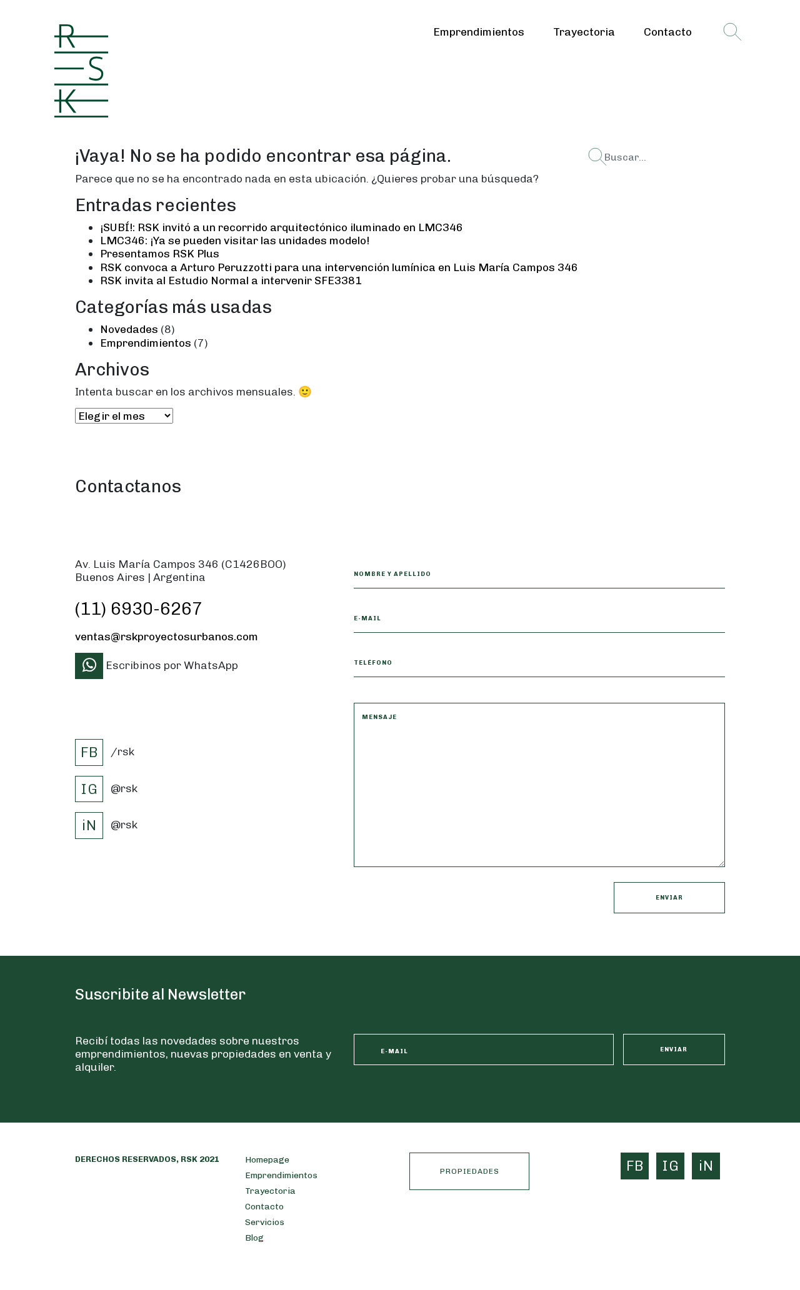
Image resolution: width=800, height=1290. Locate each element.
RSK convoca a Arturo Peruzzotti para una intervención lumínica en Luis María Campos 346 (339, 267)
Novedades (129, 328)
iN (89, 825)
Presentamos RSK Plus (159, 253)
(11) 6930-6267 (138, 608)
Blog (254, 1238)
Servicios (264, 1222)
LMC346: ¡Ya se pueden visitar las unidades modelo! (234, 240)
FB (89, 752)
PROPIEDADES (469, 1171)
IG (89, 789)
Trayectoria (584, 31)
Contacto (668, 31)
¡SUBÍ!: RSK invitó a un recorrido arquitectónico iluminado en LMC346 (281, 227)
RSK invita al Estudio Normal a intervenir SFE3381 (231, 280)
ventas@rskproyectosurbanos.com (166, 636)
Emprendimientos (478, 31)
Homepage (267, 1159)
